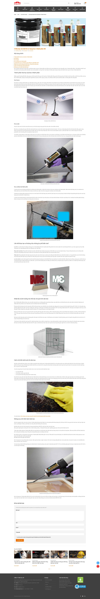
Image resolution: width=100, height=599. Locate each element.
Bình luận (18, 510)
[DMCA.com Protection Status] (80, 579)
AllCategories (18, 10)
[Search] (69, 3)
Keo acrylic (16, 59)
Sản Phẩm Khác (82, 9)
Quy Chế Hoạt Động (62, 587)
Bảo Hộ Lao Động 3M (53, 10)
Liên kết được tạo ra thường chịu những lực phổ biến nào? (26, 62)
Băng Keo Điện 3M (39, 10)
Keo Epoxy (16, 58)
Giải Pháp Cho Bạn (18, 50)
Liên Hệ (46, 584)
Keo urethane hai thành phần (20, 61)
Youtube (83, 596)
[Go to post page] (22, 555)
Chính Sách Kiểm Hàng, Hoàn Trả (64, 581)
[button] (49, 568)
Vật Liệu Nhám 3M (75, 10)
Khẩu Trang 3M (60, 9)
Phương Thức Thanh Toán (63, 584)
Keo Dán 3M (46, 9)
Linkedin (85, 596)
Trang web (18, 532)
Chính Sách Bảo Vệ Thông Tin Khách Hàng (66, 585)
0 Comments (31, 50)
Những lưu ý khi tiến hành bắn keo (21, 67)
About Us (47, 582)
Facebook (80, 596)
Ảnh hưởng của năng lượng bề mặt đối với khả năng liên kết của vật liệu (35, 416)
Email (17, 527)
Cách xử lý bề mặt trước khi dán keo (21, 65)
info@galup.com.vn (21, 586)
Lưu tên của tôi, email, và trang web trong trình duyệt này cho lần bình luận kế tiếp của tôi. (34, 537)
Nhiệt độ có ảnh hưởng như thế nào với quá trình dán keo (26, 64)
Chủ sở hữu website (48, 579)
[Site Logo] (17, 3)
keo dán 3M (25, 50)
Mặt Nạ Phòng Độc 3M (68, 10)
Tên (17, 522)
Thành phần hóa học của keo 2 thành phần (23, 56)
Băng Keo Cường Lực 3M (32, 10)
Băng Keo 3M (25, 9)
